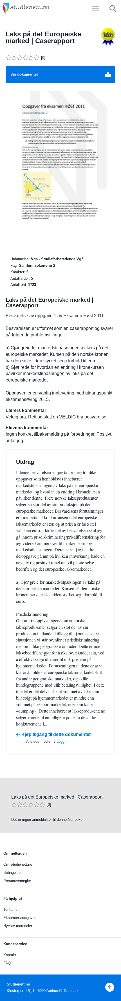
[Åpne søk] (112, 9)
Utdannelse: (20, 259)
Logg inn (63, 741)
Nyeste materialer (17, 926)
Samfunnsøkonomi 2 (37, 265)
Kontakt (9, 955)
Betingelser (12, 872)
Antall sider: (20, 278)
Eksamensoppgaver (19, 918)
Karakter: (17, 272)
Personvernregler (17, 881)
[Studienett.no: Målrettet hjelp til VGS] (39, 8)
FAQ (7, 963)
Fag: (14, 265)
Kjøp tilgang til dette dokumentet (56, 734)
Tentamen (11, 909)
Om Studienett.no (17, 864)
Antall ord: (18, 285)
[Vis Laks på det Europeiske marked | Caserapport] (60, 162)
